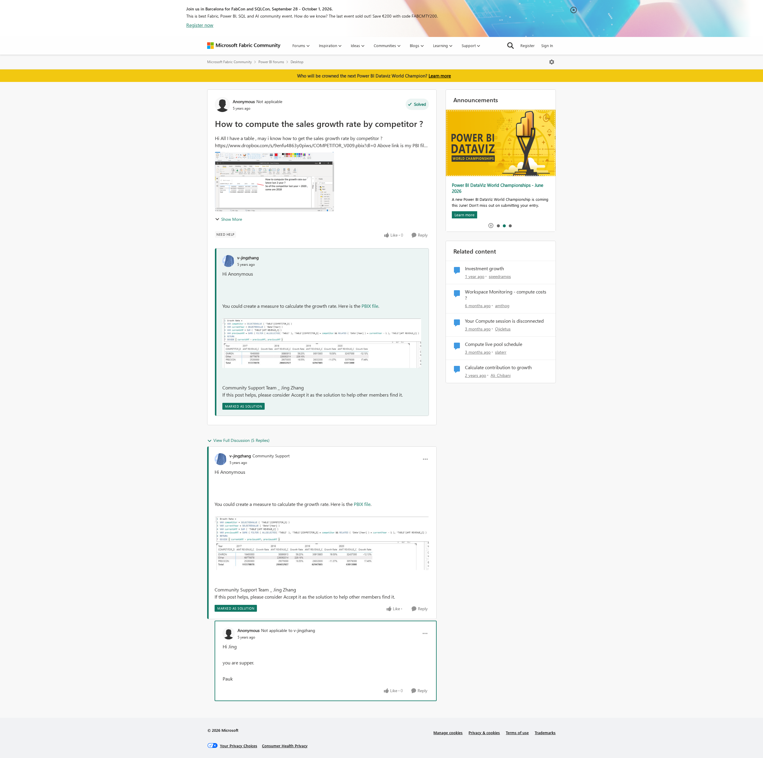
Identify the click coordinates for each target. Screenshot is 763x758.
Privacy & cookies (484, 732)
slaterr (500, 352)
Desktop (297, 62)
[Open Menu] (552, 62)
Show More (231, 219)
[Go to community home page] (243, 45)
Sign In (547, 45)
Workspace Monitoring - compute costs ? (505, 295)
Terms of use (517, 732)
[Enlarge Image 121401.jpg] (321, 343)
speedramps (500, 276)
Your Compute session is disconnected (504, 321)
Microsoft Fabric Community (229, 62)
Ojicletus (503, 329)
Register (527, 45)
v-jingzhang (248, 257)
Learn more (440, 76)
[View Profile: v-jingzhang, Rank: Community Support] (221, 459)
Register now (199, 25)
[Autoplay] (491, 226)
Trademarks (545, 732)
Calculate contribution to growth (498, 367)
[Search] (510, 45)
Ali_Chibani (501, 375)
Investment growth (484, 268)
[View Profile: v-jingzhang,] (228, 261)
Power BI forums (271, 62)
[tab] (498, 226)
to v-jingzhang (302, 630)
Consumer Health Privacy (285, 745)
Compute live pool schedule (493, 344)
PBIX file (370, 306)
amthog (502, 305)
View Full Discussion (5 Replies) (241, 440)
